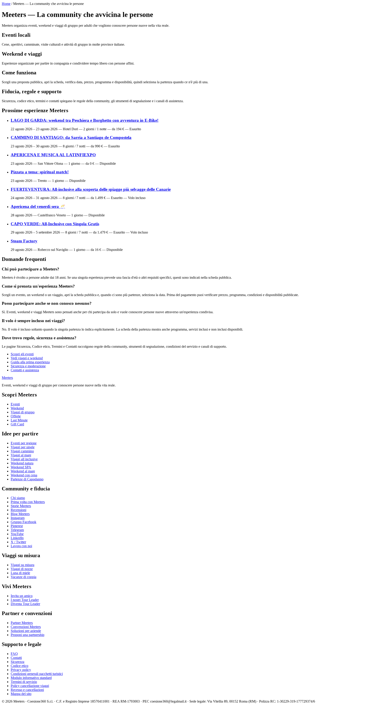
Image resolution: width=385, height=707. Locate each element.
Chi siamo (18, 498)
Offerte (16, 416)
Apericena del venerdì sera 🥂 (38, 206)
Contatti (16, 658)
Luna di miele (20, 573)
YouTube (17, 534)
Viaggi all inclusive (24, 459)
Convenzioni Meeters (26, 627)
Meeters (7, 378)
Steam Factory (24, 241)
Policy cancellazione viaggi (30, 686)
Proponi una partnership (27, 635)
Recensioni (18, 510)
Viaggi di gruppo (23, 412)
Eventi (15, 404)
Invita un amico (22, 596)
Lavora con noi (21, 546)
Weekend (17, 408)
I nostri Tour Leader (25, 600)
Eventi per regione (24, 443)
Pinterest (17, 526)
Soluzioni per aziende (26, 631)
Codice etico (19, 666)
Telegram (17, 530)
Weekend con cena (24, 475)
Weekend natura (22, 463)
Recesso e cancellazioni (27, 690)
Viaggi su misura (22, 565)
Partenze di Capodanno (27, 479)
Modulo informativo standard (31, 678)
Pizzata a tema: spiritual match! (40, 172)
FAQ (14, 654)
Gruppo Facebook (23, 522)
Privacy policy (21, 670)
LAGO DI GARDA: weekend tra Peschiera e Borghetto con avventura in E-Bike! (84, 120)
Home (6, 4)
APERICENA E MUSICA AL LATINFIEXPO (53, 154)
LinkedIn (17, 538)
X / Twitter (18, 542)
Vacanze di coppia (23, 577)
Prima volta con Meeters (28, 502)
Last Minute (19, 420)
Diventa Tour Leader (25, 604)
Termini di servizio (24, 682)
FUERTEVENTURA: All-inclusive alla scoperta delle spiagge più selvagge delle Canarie (91, 189)
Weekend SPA (21, 467)
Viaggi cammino (22, 451)
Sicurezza (17, 662)
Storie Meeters (21, 506)
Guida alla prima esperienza (30, 362)
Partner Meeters (22, 623)
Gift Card (17, 424)
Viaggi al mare (21, 455)
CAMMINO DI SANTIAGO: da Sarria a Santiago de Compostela (71, 137)
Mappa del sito (21, 694)
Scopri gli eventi (22, 354)
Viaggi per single (23, 447)
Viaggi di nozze (22, 569)
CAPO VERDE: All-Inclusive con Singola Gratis (55, 223)
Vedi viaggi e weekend (27, 358)
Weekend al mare (23, 471)
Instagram (18, 518)
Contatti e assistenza (25, 370)
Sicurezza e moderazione (28, 366)
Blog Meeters (20, 514)
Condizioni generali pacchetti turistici (37, 674)
